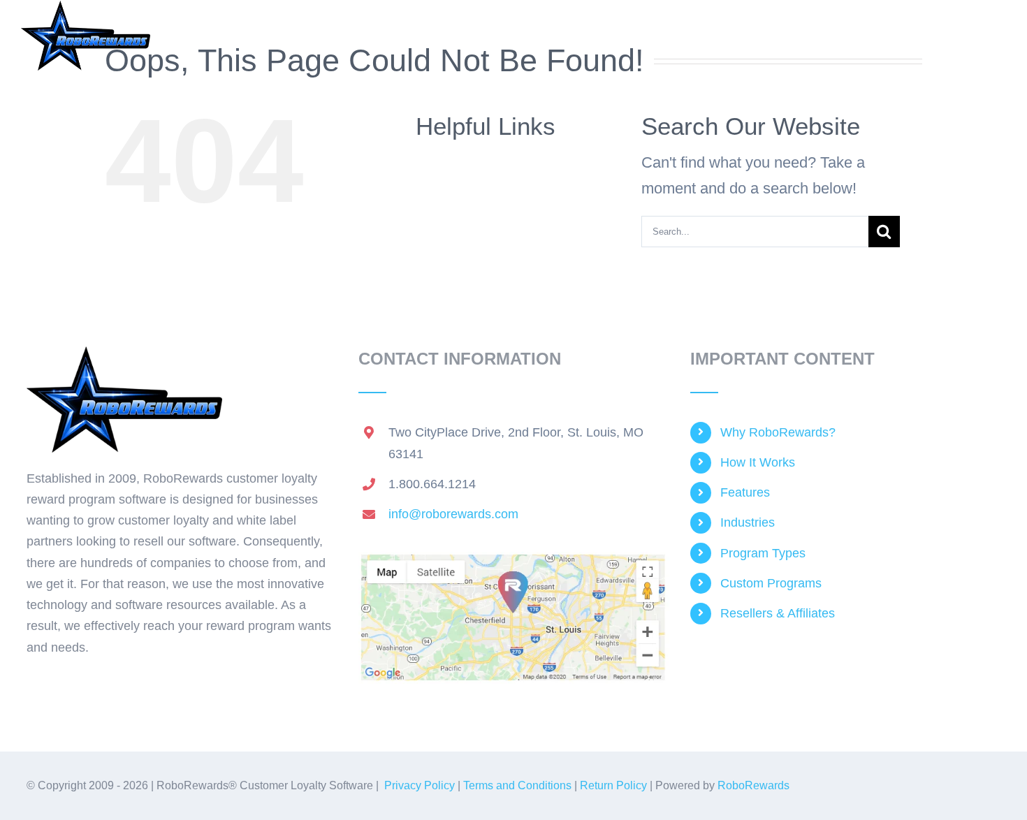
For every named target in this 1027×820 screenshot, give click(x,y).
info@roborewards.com (453, 514)
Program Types (763, 553)
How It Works (757, 462)
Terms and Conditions (517, 785)
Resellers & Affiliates (777, 613)
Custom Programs (771, 583)
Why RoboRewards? (778, 432)
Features (745, 492)
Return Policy (613, 785)
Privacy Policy (419, 785)
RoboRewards (753, 785)
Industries (747, 522)
